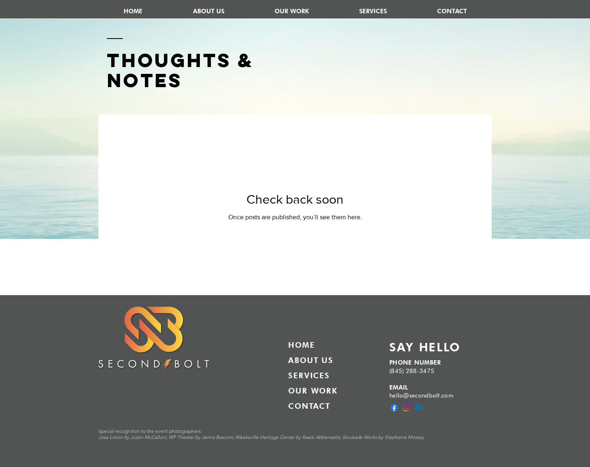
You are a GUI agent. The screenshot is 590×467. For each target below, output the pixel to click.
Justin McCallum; (149, 437)
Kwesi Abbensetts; (322, 437)
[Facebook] (394, 407)
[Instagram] (406, 407)
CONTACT (309, 406)
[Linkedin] (419, 407)
